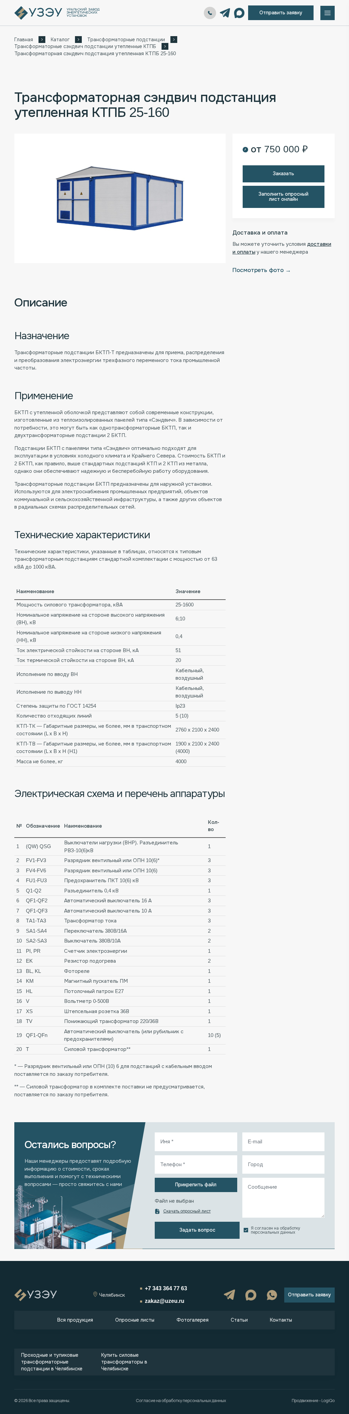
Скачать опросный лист (187, 1211)
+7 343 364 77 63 (210, 13)
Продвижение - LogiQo (313, 1400)
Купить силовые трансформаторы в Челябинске (124, 1361)
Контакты (281, 1320)
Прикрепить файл (195, 1185)
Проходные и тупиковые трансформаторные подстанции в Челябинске (51, 1361)
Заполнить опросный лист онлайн (283, 196)
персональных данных (273, 1232)
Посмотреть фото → (261, 270)
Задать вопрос (197, 1230)
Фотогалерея (193, 1320)
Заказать (283, 173)
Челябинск (111, 1295)
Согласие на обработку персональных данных (181, 1400)
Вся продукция (75, 1320)
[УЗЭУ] (57, 13)
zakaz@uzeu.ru (164, 1301)
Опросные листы (134, 1320)
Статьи (239, 1320)
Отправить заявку (280, 13)
